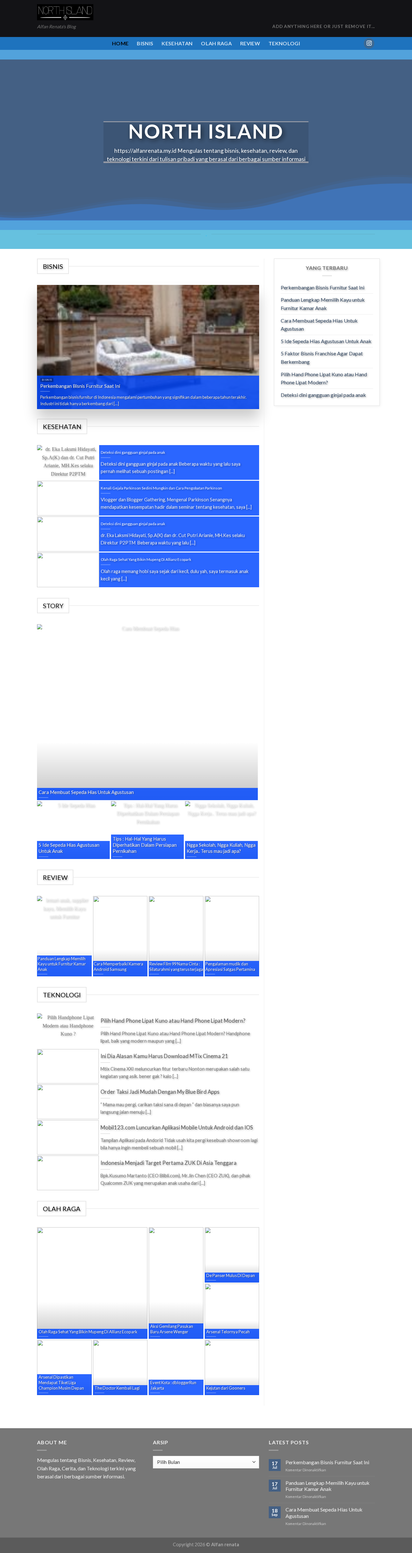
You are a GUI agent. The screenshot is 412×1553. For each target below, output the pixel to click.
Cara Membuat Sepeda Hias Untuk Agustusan (319, 324)
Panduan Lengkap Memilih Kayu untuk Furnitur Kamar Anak (323, 304)
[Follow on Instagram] (369, 43)
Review (250, 43)
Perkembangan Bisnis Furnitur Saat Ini (322, 287)
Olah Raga (216, 43)
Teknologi (284, 43)
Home (120, 43)
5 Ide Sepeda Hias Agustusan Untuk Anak (326, 341)
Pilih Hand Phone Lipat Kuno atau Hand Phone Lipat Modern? (324, 378)
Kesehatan (177, 43)
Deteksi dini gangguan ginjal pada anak (323, 395)
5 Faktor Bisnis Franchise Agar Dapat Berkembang (322, 357)
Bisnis (145, 43)
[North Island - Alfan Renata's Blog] (65, 12)
